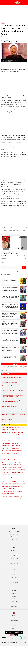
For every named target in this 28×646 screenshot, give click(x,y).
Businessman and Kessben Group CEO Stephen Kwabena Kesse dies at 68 (12, 444)
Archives (14, 625)
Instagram (14, 601)
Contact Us (14, 536)
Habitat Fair (14, 617)
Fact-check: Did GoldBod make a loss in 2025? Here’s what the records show (13, 428)
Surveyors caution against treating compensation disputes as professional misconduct (13, 401)
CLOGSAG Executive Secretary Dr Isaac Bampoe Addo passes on (12, 492)
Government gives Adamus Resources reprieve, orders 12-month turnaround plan (13, 458)
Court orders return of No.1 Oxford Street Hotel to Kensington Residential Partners (12, 454)
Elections (14, 628)
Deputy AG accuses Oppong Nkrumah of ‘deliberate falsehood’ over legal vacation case (13, 468)
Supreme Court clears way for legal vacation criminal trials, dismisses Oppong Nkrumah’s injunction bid (13, 434)
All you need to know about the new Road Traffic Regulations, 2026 (12, 487)
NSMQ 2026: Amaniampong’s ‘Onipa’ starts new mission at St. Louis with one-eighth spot (13, 497)
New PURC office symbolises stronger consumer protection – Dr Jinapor (12, 419)
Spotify (24, 637)
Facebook (14, 596)
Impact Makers (14, 620)
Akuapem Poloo (9, 234)
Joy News (14, 572)
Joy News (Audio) (14, 585)
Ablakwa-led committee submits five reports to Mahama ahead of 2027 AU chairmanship (12, 387)
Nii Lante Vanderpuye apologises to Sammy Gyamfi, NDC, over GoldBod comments (13, 449)
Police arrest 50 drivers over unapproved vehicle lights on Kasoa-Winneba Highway (12, 473)
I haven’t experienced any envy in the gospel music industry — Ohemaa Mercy (13, 411)
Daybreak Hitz (16, 234)
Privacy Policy (14, 542)
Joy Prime (14, 577)
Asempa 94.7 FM (14, 558)
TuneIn (7, 637)
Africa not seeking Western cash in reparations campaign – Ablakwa (12, 392)
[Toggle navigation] (25, 2)
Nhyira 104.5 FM (14, 563)
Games (14, 615)
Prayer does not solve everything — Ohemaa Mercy (13, 415)
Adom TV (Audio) (14, 582)
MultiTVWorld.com (14, 579)
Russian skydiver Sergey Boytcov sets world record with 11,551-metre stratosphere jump (13, 382)
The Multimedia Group (14, 531)
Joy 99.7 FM (14, 550)
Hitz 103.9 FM (14, 555)
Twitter (14, 598)
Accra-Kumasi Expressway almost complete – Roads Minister (14, 439)
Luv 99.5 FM (14, 561)
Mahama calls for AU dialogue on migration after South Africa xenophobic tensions (13, 406)
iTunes (15, 637)
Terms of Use (14, 539)
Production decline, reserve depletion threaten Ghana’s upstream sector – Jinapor (12, 396)
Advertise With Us (14, 534)
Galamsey (14, 623)
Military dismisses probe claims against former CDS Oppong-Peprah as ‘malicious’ (13, 463)
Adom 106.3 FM (14, 553)
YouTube (14, 593)
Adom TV (14, 574)
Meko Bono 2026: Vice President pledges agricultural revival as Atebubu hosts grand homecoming (14, 377)
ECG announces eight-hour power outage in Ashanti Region (13, 478)
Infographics (14, 606)
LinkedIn (14, 604)
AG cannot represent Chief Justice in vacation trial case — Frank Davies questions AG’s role (13, 482)
